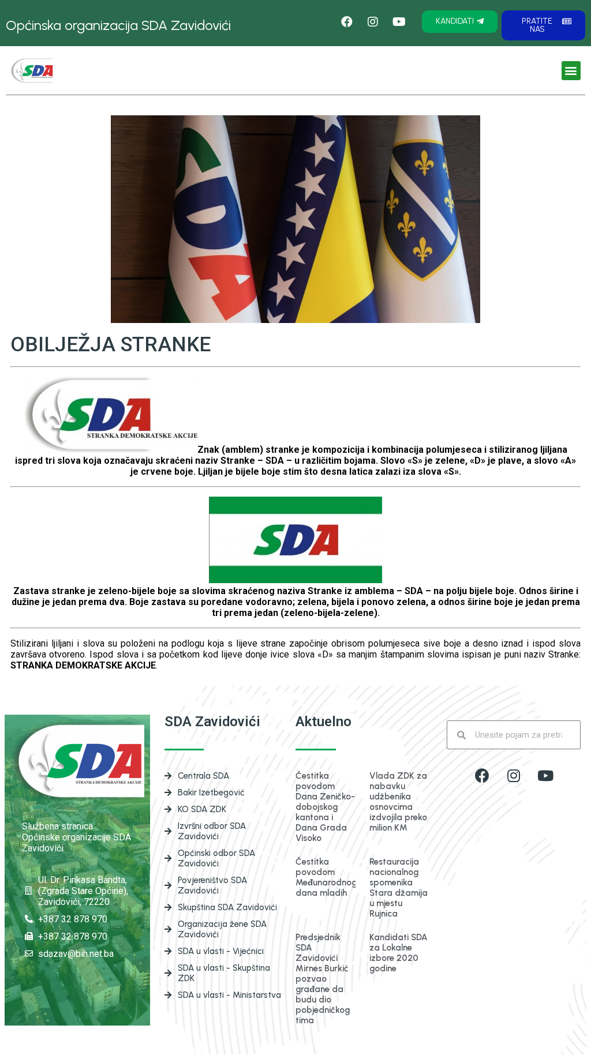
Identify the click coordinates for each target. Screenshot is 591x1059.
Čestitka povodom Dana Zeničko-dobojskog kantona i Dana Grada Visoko (325, 807)
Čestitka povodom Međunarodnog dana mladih (326, 877)
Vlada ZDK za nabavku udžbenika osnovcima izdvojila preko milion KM (398, 802)
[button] (460, 21)
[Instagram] (513, 775)
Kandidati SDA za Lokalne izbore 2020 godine (398, 953)
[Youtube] (545, 775)
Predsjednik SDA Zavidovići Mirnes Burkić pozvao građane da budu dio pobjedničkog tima (323, 979)
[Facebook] (346, 21)
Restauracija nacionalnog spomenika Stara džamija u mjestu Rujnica (398, 888)
